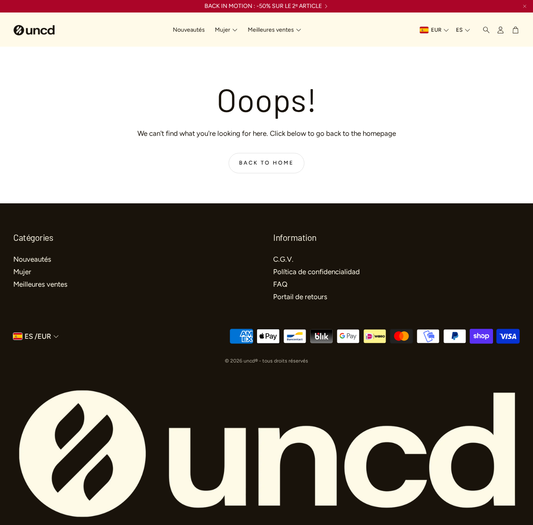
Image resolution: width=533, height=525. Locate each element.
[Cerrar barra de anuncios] (524, 6)
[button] (484, 30)
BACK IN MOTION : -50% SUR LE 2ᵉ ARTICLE (263, 6)
